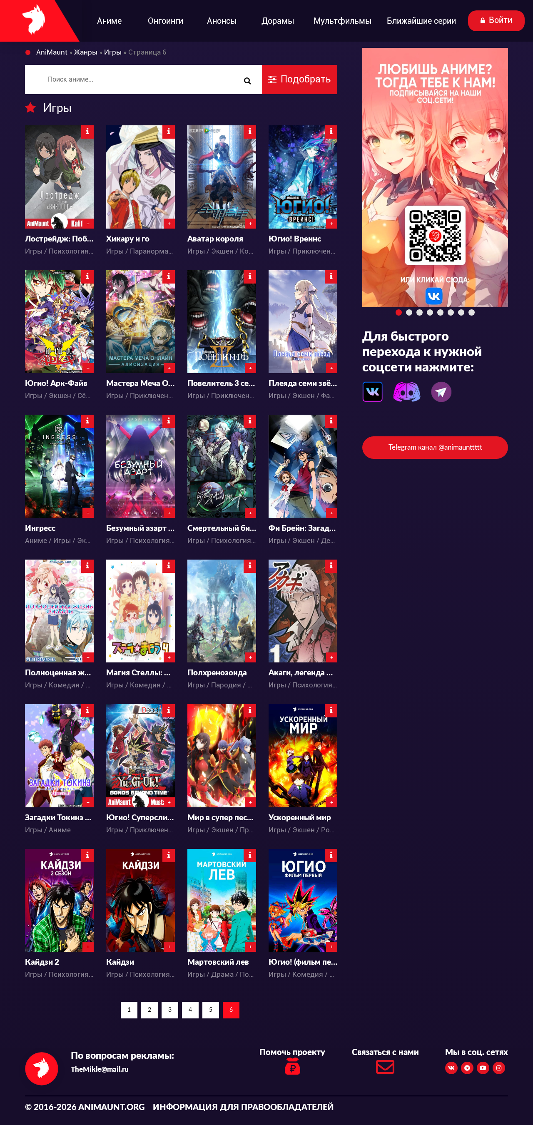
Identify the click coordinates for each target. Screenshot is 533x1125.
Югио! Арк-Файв (56, 384)
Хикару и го (127, 239)
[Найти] (247, 81)
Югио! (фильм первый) (303, 962)
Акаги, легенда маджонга (303, 673)
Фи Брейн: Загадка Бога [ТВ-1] (303, 529)
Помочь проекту (292, 1052)
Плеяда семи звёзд (303, 384)
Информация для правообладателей (243, 1107)
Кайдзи (120, 962)
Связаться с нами (385, 1052)
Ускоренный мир (300, 818)
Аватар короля (215, 239)
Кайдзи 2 (42, 962)
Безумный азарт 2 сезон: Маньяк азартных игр (140, 529)
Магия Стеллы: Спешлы (140, 673)
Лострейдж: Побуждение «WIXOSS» (59, 239)
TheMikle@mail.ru (100, 1069)
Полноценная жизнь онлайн (59, 673)
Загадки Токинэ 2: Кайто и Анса (59, 818)
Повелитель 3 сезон (221, 384)
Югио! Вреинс (295, 239)
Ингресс (40, 529)
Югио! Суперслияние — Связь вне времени (140, 818)
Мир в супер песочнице (221, 818)
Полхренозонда (217, 673)
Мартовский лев (218, 962)
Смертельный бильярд (221, 529)
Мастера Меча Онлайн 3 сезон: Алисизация (140, 384)
